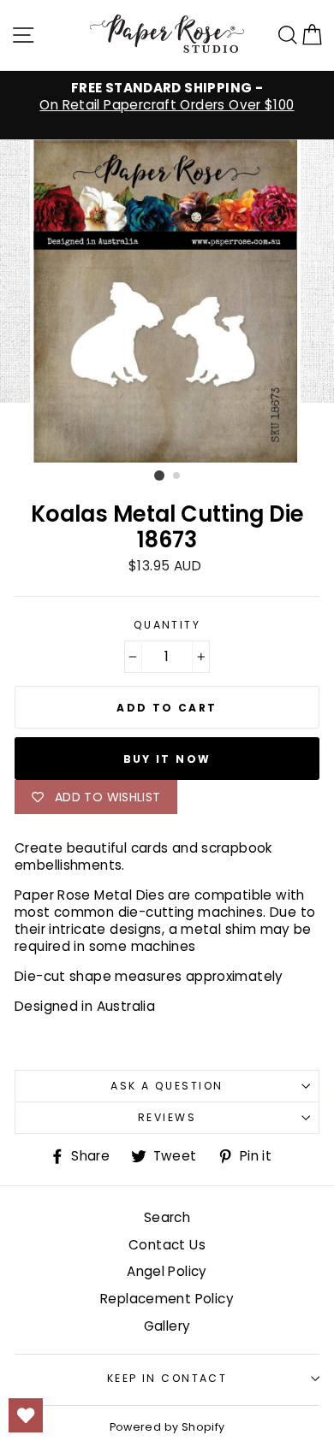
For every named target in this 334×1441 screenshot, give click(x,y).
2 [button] (177, 476)
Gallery (167, 1326)
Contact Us (167, 1245)
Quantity (167, 625)
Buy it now (167, 759)
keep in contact (167, 1378)
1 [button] (159, 475)
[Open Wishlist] (26, 1415)
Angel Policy (167, 1271)
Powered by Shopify (167, 1427)
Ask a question (166, 1085)
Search (167, 1217)
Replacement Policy (167, 1299)
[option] (167, 97)
